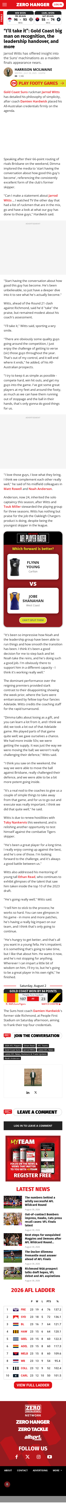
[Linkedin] (29, 1092)
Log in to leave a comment (33, 1125)
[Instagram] (38, 1457)
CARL (24, 1375)
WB (23, 1361)
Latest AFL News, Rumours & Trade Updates (26, 1054)
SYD (23, 1317)
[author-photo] (33, 1086)
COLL (24, 1368)
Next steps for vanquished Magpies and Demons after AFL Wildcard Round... (43, 1238)
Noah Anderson (40, 489)
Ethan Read (26, 877)
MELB (24, 1353)
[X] (37, 1092)
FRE (23, 1309)
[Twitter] (27, 1457)
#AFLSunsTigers (17, 1004)
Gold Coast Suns (16, 92)
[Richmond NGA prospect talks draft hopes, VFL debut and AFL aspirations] (13, 1273)
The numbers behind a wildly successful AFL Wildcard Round (40, 1201)
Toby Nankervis (15, 822)
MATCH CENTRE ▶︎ (52, 1004)
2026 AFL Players (13, 1045)
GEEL (24, 1339)
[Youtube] (49, 1457)
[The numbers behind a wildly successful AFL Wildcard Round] (13, 1202)
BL (22, 1324)
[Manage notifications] (7, 1484)
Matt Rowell (13, 489)
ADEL (24, 1346)
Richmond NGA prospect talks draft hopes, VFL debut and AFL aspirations (42, 1272)
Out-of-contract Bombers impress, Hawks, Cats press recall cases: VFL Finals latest (43, 1220)
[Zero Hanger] (33, 4)
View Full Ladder (33, 1385)
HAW (24, 1331)
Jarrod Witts (51, 92)
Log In (58, 4)
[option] (20, 18)
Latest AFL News (45, 1049)
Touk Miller (12, 506)
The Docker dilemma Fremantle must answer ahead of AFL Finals (40, 1255)
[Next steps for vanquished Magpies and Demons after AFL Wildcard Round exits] (13, 1239)
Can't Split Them (33, 620)
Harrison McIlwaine (33, 69)
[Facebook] (16, 1457)
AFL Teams (43, 1045)
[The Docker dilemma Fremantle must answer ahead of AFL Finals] (13, 1256)
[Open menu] (4, 4)
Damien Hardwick (33, 101)
